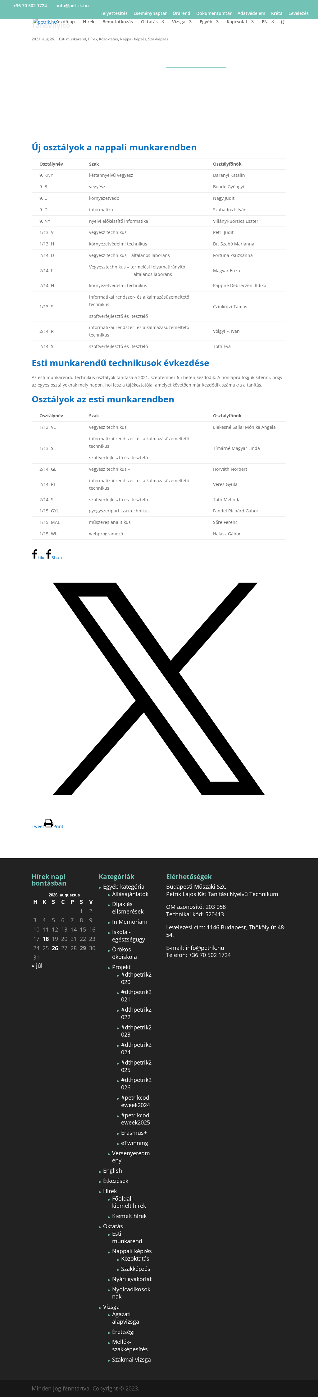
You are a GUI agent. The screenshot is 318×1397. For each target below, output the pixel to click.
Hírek (88, 22)
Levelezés (298, 13)
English (112, 1170)
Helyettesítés (113, 13)
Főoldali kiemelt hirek (129, 1202)
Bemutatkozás (117, 22)
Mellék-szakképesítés (130, 1345)
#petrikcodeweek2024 (135, 1101)
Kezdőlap (65, 22)
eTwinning (134, 1143)
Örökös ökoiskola (124, 953)
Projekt (121, 967)
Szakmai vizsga (131, 1359)
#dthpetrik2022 (136, 1013)
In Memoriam (130, 921)
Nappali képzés (133, 39)
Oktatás (149, 22)
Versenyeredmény (131, 1156)
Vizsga (178, 22)
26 (55, 948)
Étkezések (115, 1180)
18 (46, 938)
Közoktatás (108, 39)
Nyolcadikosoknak (131, 1292)
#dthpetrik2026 (136, 1083)
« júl (37, 965)
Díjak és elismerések (127, 907)
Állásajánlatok (130, 894)
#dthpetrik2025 (136, 1066)
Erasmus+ (134, 1132)
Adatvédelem (251, 13)
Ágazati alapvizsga (125, 1317)
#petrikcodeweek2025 (135, 1118)
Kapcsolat (237, 22)
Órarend (181, 13)
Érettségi (123, 1331)
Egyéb (206, 22)
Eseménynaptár (150, 13)
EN (265, 22)
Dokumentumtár (214, 13)
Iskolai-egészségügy (128, 935)
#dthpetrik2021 (136, 995)
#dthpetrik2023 (136, 1031)
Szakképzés (158, 39)
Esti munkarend (72, 39)
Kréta (277, 13)
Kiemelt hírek (129, 1216)
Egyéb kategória (123, 886)
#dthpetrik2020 (136, 978)
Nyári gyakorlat (132, 1279)
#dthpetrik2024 (136, 1048)
